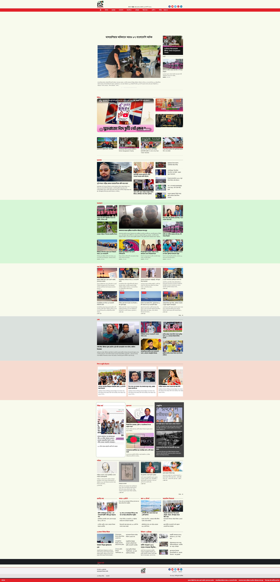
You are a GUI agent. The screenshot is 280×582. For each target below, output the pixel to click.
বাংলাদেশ (121, 10)
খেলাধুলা (137, 10)
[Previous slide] (99, 62)
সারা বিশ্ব (129, 10)
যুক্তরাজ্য (113, 10)
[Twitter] (175, 6)
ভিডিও (160, 10)
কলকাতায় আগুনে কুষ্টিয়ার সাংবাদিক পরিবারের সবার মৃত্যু (197, 580)
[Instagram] (178, 6)
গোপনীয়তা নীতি (100, 576)
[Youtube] (172, 6)
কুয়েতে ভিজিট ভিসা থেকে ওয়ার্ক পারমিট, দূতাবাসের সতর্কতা (147, 580)
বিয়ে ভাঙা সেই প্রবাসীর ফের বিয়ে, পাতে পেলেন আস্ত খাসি (223, 580)
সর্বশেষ (106, 10)
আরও (180, 315)
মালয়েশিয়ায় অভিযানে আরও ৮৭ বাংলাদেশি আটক (172, 580)
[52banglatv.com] (100, 4)
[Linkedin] (181, 6)
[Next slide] (159, 62)
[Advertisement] (140, 22)
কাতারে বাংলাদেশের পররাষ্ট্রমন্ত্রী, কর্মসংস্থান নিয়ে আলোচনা (249, 580)
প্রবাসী (153, 10)
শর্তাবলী (107, 576)
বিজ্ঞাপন (180, 572)
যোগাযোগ (174, 572)
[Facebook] (169, 6)
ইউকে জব (145, 10)
